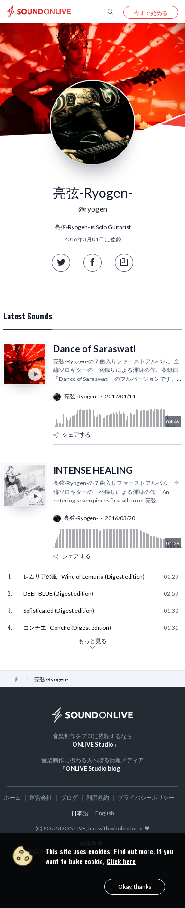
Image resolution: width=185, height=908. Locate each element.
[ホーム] (16, 679)
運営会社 (40, 797)
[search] (110, 11)
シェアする (76, 434)
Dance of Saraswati (94, 348)
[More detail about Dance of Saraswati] (24, 364)
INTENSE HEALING (92, 470)
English (104, 813)
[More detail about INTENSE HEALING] (24, 485)
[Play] (35, 374)
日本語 (79, 813)
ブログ (69, 797)
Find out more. (134, 851)
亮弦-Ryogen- (81, 396)
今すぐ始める (151, 13)
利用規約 (97, 797)
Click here (121, 861)
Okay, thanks (134, 886)
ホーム (12, 797)
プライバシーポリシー (146, 797)
